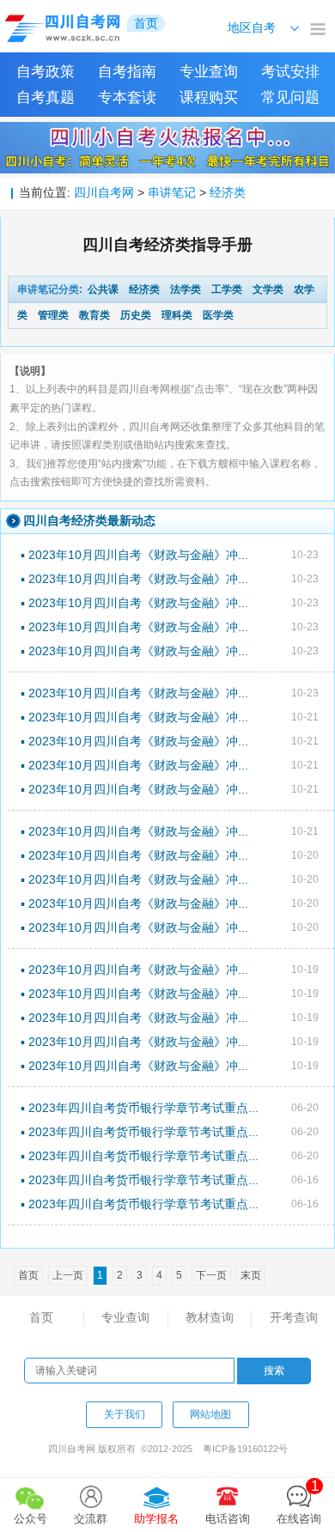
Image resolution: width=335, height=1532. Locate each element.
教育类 (94, 315)
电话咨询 (227, 1518)
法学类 (185, 289)
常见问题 (290, 97)
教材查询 (210, 1317)
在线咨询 (299, 1501)
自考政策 (45, 72)
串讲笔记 (172, 192)
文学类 (268, 289)
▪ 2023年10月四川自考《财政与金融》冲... (134, 555)
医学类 (218, 315)
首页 (41, 1317)
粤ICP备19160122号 (245, 1449)
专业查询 (209, 72)
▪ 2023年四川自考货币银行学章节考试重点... (140, 1108)
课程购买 (209, 97)
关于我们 (124, 1414)
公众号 (30, 1518)
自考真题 (45, 97)
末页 (251, 1275)
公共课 (103, 289)
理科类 (176, 315)
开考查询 (294, 1317)
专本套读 (127, 97)
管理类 (53, 315)
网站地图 (210, 1414)
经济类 (228, 192)
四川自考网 (104, 192)
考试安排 (290, 72)
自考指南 (127, 72)
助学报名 (156, 1518)
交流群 (90, 1518)
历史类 (135, 315)
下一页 (211, 1275)
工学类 (226, 289)
